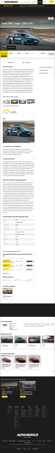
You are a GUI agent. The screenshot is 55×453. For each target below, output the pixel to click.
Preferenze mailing (27, 442)
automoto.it (19, 448)
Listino (36, 406)
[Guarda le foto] (4, 47)
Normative (29, 412)
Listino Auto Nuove (37, 408)
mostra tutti (5, 273)
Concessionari (43, 414)
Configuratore (36, 323)
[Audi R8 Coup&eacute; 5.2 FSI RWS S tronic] (33, 269)
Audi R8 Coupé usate (44, 70)
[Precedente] (4, 131)
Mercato (43, 406)
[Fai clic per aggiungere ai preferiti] (52, 18)
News (8, 408)
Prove (8, 410)
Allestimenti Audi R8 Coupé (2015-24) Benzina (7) (17, 255)
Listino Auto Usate (37, 410)
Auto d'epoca (43, 412)
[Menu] (2, 2)
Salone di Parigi (23, 414)
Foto (4, 119)
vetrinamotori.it (35, 448)
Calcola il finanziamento (44, 67)
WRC (15, 425)
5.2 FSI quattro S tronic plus (6, 265)
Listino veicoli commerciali (32, 5)
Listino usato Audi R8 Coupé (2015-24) (37, 326)
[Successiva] (32, 131)
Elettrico (9, 412)
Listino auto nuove (23, 5)
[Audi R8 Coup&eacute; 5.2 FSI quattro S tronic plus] (33, 265)
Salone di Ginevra (23, 412)
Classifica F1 (16, 412)
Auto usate (43, 410)
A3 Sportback (5, 345)
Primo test (22, 389)
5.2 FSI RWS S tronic (5, 270)
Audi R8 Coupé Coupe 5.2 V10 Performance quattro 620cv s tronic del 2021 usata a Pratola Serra (20, 366)
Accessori (48, 323)
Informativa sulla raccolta (4, 452)
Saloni (22, 406)
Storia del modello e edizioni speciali (14, 180)
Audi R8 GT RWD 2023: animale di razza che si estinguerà (7, 393)
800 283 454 (11, 327)
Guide (29, 406)
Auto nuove (43, 408)
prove (3, 389)
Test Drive (42, 323)
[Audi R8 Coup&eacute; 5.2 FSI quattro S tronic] (33, 261)
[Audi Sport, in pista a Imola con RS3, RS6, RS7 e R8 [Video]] (30, 102)
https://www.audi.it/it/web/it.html (13, 329)
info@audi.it (10, 328)
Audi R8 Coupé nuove (44, 73)
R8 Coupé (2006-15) (7, 296)
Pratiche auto (29, 414)
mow (29, 448)
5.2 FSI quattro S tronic (6, 261)
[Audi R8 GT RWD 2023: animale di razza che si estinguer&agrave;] (9, 386)
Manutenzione (29, 410)
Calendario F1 (16, 410)
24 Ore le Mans (16, 421)
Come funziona (30, 408)
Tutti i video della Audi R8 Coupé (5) (11, 105)
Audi (3, 18)
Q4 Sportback (32, 345)
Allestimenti (10, 62)
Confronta (4, 56)
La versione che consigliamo (12, 146)
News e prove (10, 406)
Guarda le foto (11, 47)
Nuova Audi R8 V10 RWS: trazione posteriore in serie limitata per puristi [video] (26, 393)
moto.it (24, 448)
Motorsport (17, 406)
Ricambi (52, 323)
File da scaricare (8, 277)
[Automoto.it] (11, 2)
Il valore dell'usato (8, 159)
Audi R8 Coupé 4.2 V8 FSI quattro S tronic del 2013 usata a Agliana (7, 366)
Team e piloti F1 (16, 414)
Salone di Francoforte (23, 410)
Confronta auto (41, 5)
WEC (15, 423)
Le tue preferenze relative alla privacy (17, 452)
